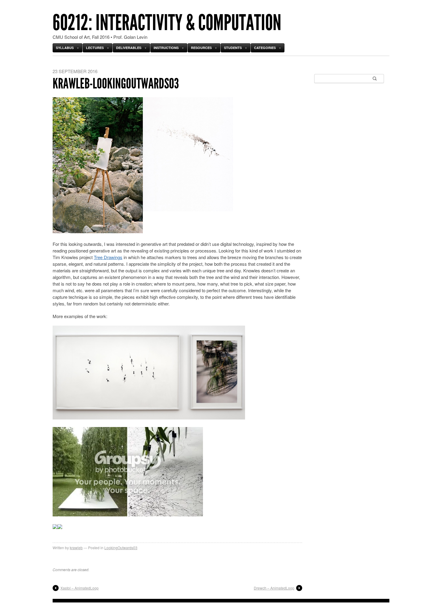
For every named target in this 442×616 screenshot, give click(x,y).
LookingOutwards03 (120, 547)
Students (233, 47)
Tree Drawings (108, 257)
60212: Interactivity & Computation (167, 23)
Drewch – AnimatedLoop (274, 587)
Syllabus (65, 47)
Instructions (166, 47)
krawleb (76, 547)
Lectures (95, 47)
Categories (265, 47)
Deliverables (128, 47)
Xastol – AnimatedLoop (79, 587)
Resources (201, 47)
